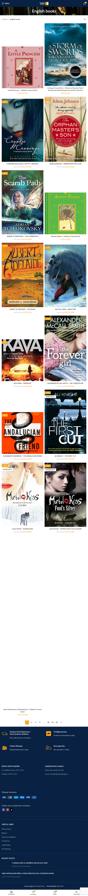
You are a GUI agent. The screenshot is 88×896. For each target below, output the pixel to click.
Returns (4, 833)
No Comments (25, 866)
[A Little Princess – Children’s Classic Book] (22, 67)
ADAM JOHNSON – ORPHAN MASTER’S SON (65, 164)
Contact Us (6, 841)
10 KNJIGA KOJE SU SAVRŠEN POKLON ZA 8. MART (30, 863)
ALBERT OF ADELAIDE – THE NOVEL (23, 309)
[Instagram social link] (7, 809)
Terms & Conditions (9, 837)
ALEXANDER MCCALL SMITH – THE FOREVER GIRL (65, 383)
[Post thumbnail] (6, 865)
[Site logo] (44, 3)
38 (48, 722)
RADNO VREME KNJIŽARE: (11, 766)
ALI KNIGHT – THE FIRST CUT (65, 456)
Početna (5, 19)
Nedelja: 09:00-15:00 (9, 774)
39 (52, 722)
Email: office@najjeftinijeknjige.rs (56, 774)
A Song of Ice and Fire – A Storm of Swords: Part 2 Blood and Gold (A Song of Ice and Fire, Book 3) (65, 89)
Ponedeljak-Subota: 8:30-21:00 (13, 770)
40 (57, 722)
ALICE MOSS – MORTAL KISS (22, 529)
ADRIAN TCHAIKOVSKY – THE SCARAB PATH (22, 236)
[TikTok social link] (11, 809)
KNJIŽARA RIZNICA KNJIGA (54, 766)
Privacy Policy (6, 829)
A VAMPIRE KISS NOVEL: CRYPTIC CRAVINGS (22, 164)
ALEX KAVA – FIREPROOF (22, 383)
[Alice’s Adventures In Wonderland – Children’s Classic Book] (22, 621)
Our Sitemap (6, 849)
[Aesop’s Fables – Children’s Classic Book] (65, 213)
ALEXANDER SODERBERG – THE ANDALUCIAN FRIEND (22, 456)
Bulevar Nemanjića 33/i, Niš (54, 770)
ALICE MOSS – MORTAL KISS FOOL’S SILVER (65, 529)
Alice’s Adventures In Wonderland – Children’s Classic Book (23, 710)
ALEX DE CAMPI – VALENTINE (65, 309)
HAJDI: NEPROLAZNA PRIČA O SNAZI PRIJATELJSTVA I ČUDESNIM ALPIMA (28, 873)
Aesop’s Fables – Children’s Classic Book (65, 236)
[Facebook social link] (3, 809)
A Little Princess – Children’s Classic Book (22, 90)
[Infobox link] (22, 735)
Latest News (6, 845)
